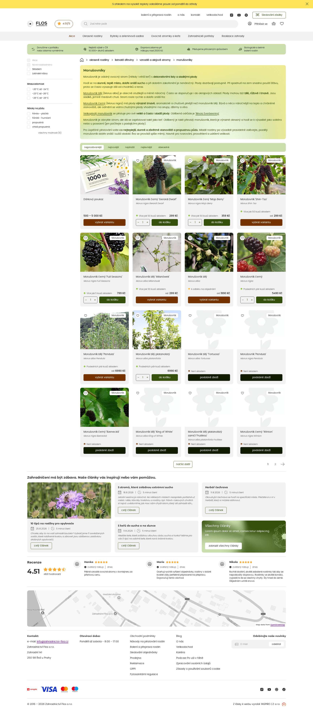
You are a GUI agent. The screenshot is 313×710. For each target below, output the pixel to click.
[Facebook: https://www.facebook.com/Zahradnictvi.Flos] (284, 689)
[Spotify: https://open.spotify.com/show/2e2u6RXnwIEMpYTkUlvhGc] (246, 15)
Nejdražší (130, 147)
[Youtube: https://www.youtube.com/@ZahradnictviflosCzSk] (239, 15)
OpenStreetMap (277, 625)
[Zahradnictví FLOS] (37, 24)
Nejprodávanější (93, 147)
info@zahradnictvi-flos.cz (52, 641)
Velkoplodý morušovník (97, 113)
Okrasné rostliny (93, 36)
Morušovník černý (94, 103)
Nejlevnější (146, 147)
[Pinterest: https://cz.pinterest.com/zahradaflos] (276, 689)
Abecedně (163, 147)
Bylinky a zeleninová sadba (127, 36)
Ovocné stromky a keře (165, 36)
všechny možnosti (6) (49, 133)
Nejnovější (113, 147)
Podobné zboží (209, 377)
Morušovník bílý (92, 93)
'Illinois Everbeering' (207, 113)
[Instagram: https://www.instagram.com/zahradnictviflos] (231, 15)
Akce (72, 36)
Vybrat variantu (104, 222)
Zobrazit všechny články (223, 546)
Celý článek (41, 545)
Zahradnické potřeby (201, 36)
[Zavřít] (307, 4)
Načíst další (183, 464)
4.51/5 (66, 23)
